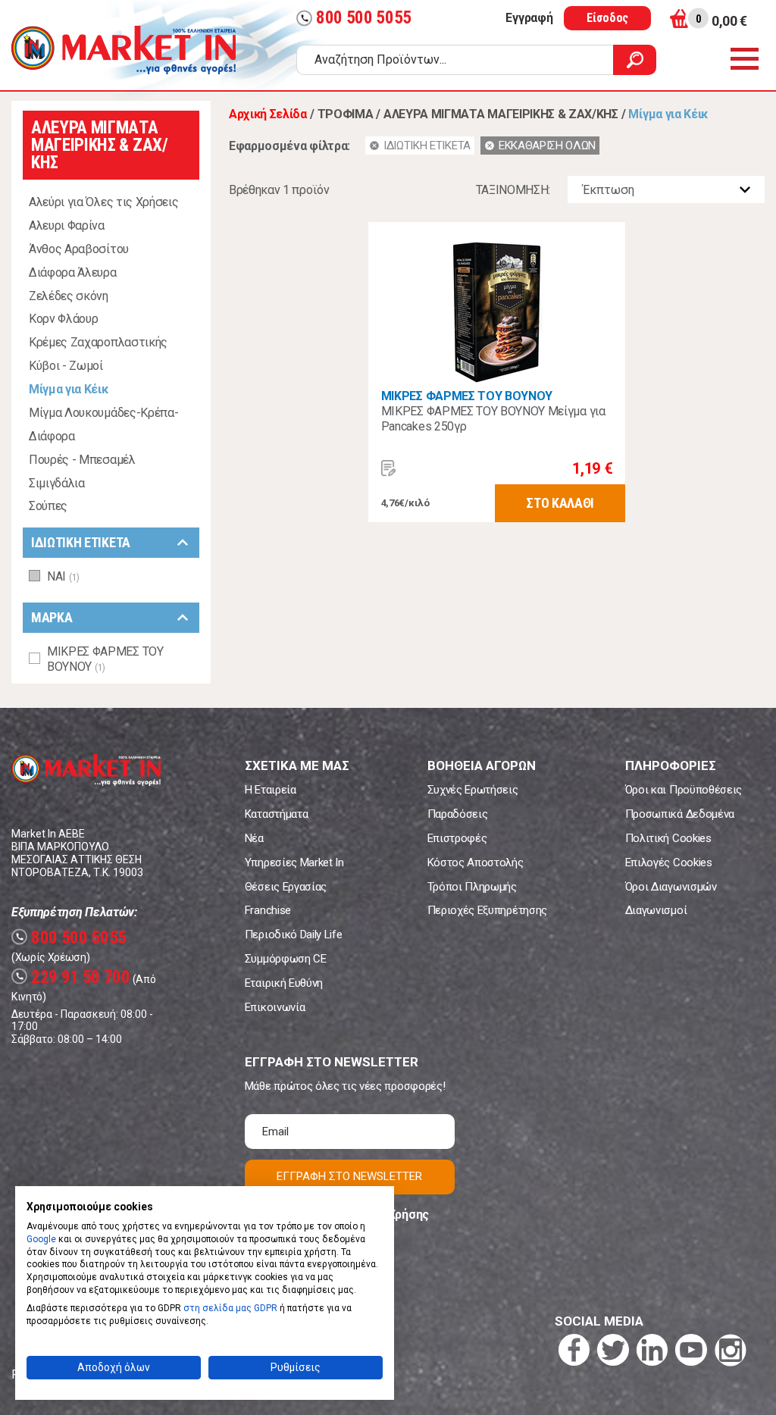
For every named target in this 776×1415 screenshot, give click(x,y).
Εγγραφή (528, 18)
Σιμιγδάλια (57, 483)
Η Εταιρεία (270, 790)
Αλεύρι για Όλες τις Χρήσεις (103, 202)
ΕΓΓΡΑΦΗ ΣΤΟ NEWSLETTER (349, 1176)
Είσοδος (607, 18)
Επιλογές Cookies (668, 862)
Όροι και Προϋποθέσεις (683, 790)
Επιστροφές (457, 838)
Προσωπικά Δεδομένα (679, 814)
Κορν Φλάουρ (63, 318)
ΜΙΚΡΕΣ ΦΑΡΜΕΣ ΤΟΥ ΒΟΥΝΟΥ (466, 396)
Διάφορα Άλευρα (73, 272)
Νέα (254, 838)
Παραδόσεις (457, 814)
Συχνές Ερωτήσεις (472, 790)
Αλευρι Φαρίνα (67, 225)
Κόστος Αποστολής (475, 862)
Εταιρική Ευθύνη (284, 983)
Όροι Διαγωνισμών (671, 887)
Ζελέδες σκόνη (68, 296)
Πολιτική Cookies (668, 838)
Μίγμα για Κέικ (68, 389)
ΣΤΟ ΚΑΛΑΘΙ (560, 503)
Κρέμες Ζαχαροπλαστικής (98, 342)
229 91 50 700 (72, 977)
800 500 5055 (355, 18)
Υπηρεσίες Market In (294, 862)
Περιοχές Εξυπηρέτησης (487, 910)
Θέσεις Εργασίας (286, 887)
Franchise (268, 910)
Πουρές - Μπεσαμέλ (82, 459)
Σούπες (48, 506)
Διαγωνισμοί (656, 910)
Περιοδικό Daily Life (294, 934)
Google (41, 1239)
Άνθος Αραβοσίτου (79, 249)
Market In (123, 50)
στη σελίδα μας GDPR (230, 1308)
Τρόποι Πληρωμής (472, 887)
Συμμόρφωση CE (286, 959)
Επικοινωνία (275, 1007)
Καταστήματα (276, 814)
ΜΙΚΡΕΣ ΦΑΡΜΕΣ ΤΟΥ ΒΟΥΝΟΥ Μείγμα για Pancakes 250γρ (493, 419)
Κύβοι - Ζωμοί (66, 365)
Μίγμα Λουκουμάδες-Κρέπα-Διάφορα (103, 424)
